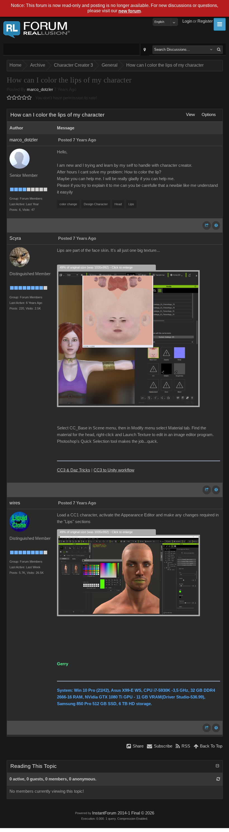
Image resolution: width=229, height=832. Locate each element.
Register (205, 21)
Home (15, 65)
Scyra (15, 238)
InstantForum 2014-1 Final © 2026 (123, 813)
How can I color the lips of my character (165, 65)
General (110, 65)
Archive (37, 65)
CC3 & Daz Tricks (73, 470)
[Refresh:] (218, 779)
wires (14, 502)
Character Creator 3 (73, 65)
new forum (129, 11)
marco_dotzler (40, 89)
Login (187, 21)
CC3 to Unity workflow (114, 470)
